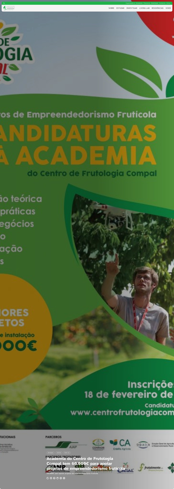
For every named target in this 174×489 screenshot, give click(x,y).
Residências (157, 8)
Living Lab (144, 8)
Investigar (131, 8)
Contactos (162, 3)
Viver (168, 8)
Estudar (120, 8)
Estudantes (139, 3)
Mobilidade (154, 3)
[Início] (8, 6)
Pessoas (146, 3)
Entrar (168, 3)
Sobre (111, 8)
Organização (129, 3)
